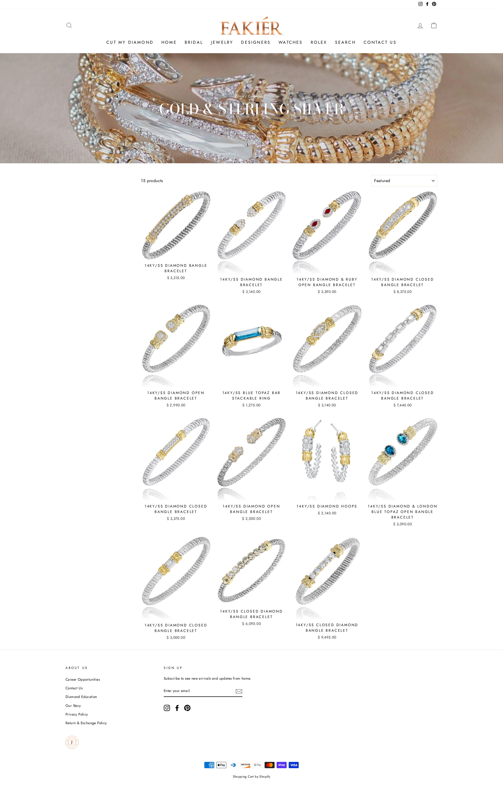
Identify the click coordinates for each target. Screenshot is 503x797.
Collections (256, 96)
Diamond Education (81, 696)
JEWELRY (222, 42)
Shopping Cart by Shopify (251, 776)
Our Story (73, 705)
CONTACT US (380, 42)
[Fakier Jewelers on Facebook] (177, 708)
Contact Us (74, 688)
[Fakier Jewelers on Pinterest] (187, 708)
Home (239, 96)
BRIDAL (194, 42)
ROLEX (319, 42)
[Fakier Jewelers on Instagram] (167, 708)
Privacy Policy (76, 714)
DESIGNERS (256, 42)
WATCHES (290, 42)
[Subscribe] (239, 691)
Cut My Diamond (130, 42)
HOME (169, 42)
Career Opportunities (82, 679)
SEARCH (345, 42)
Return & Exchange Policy (86, 722)
